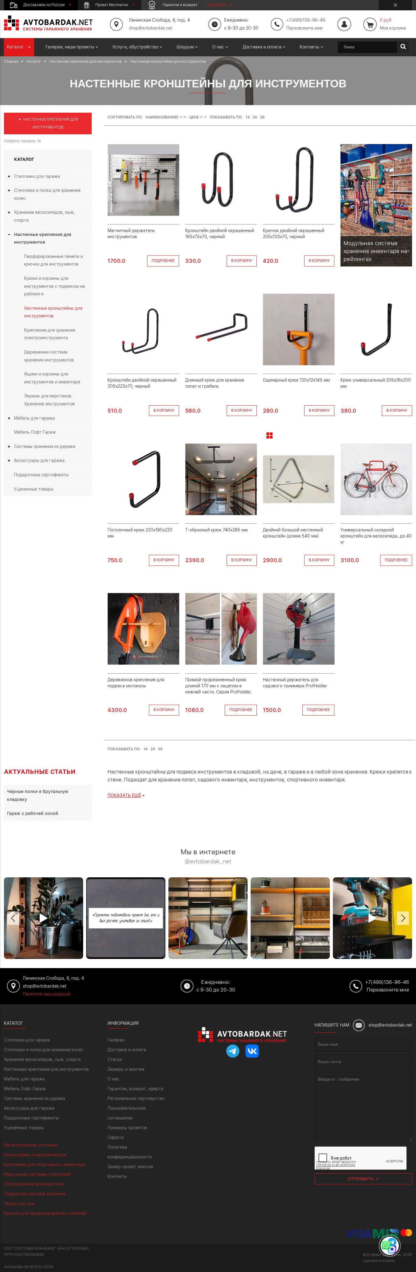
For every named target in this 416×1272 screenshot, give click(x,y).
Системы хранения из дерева (44, 446)
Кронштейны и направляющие (35, 1154)
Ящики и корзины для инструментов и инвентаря (52, 378)
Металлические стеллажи (31, 1145)
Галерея (116, 1040)
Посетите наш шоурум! (47, 994)
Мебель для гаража (34, 418)
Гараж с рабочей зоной (32, 813)
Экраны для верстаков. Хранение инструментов (49, 399)
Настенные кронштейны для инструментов (53, 312)
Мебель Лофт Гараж (35, 432)
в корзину (241, 261)
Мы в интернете (208, 856)
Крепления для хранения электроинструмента (49, 334)
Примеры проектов (127, 1127)
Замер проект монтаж (130, 1166)
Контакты (117, 1176)
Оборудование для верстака (34, 1184)
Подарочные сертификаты (41, 474)
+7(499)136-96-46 (387, 982)
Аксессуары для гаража (39, 460)
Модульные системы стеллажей (37, 1174)
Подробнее (163, 261)
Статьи (115, 1059)
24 (254, 117)
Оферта (116, 1137)
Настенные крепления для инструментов (50, 123)
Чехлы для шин (19, 1203)
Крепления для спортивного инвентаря (44, 1164)
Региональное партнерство (136, 1098)
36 (262, 117)
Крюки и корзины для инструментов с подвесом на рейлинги (54, 286)
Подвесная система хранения (34, 1193)
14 (247, 117)
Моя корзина (393, 24)
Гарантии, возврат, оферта (135, 1088)
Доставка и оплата (127, 1049)
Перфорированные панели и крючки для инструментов (53, 260)
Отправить (361, 1178)
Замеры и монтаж (126, 1069)
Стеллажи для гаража (37, 176)
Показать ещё (124, 795)
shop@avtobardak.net (150, 28)
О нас (113, 1078)
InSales (388, 1261)
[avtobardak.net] (48, 28)
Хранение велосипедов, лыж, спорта (44, 216)
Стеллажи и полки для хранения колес (47, 194)
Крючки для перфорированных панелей (45, 1213)
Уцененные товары (34, 489)
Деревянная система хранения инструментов (49, 356)
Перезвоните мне (304, 28)
